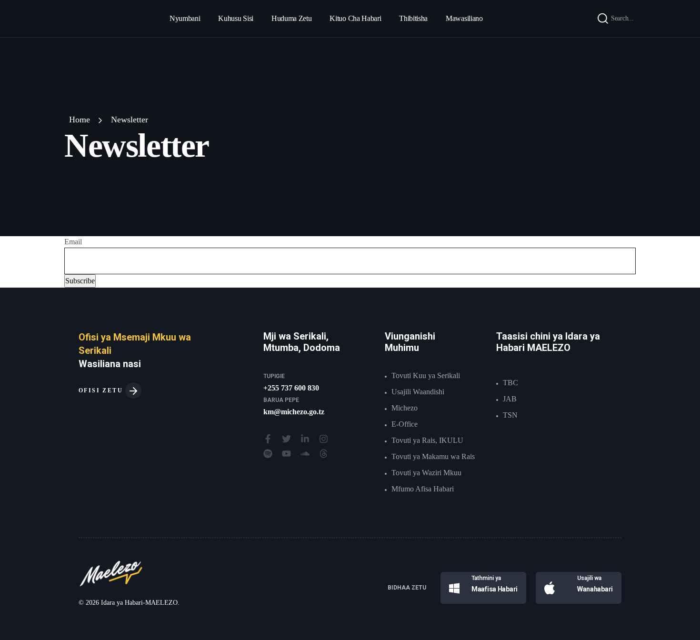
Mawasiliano (464, 18)
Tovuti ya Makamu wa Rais (433, 456)
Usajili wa (589, 578)
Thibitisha (413, 18)
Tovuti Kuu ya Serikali (425, 375)
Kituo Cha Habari (355, 18)
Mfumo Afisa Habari (422, 489)
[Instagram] (323, 438)
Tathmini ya (486, 578)
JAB (510, 399)
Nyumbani (185, 18)
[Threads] (323, 453)
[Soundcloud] (305, 453)
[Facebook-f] (267, 438)
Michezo (404, 408)
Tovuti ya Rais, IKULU (427, 440)
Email (73, 242)
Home (79, 119)
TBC (510, 383)
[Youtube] (286, 453)
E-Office (404, 424)
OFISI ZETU (102, 390)
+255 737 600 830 (291, 388)
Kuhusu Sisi (235, 18)
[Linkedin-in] (305, 438)
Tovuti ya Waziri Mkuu (426, 473)
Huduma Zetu (291, 18)
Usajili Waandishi (417, 392)
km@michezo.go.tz (293, 412)
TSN (510, 415)
